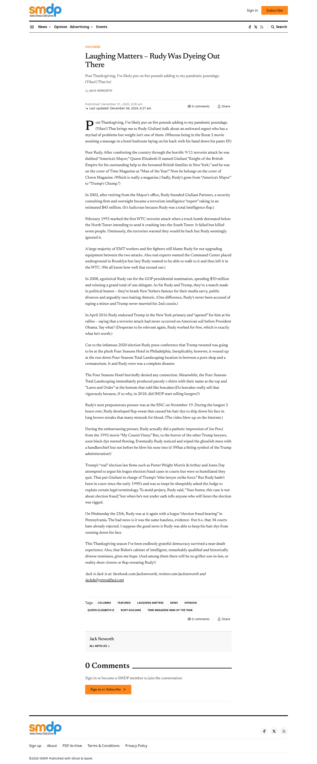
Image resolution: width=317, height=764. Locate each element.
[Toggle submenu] (50, 27)
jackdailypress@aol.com (104, 580)
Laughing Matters (150, 603)
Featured (124, 603)
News (174, 603)
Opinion (190, 603)
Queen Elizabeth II (101, 610)
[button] (79, 27)
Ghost (76, 758)
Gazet (88, 758)
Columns (92, 47)
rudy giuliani (131, 610)
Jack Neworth (100, 90)
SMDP (43, 758)
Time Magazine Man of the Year (170, 610)
